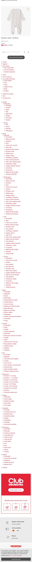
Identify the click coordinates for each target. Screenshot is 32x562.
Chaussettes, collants (11, 164)
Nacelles (6, 418)
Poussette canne (8, 414)
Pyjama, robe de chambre (12, 239)
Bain (7, 111)
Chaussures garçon (10, 287)
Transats (6, 449)
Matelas (6, 329)
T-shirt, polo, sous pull (11, 145)
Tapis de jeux (7, 447)
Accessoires (9, 168)
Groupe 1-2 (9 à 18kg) (10, 384)
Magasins (5, 64)
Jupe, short (9, 235)
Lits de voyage (8, 399)
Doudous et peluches (9, 433)
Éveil (5, 82)
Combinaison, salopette (12, 157)
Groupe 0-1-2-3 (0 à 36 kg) (11, 382)
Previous (24, 52)
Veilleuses (6, 348)
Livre (5, 443)
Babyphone (7, 460)
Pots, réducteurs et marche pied (12, 365)
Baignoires (7, 356)
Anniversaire (7, 318)
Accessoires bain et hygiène (11, 359)
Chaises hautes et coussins (10, 300)
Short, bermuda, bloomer (12, 159)
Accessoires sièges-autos (10, 392)
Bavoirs (6, 296)
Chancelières (7, 420)
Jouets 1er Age (8, 437)
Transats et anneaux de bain (11, 371)
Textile (5, 339)
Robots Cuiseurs (8, 312)
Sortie (5, 84)
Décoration (7, 333)
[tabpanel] (16, 28)
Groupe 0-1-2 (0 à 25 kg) (10, 380)
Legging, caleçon (10, 155)
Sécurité (8, 120)
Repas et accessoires (9, 310)
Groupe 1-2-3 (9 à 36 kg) (10, 386)
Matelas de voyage (9, 401)
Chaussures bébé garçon (12, 214)
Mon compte (6, 66)
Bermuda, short (10, 266)
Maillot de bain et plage (12, 172)
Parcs (5, 445)
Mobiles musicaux (8, 346)
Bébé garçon (9, 130)
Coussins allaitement (9, 331)
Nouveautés (9, 137)
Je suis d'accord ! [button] (16, 559)
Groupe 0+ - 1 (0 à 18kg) (11, 378)
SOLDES (5, 102)
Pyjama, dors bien (10, 139)
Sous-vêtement (10, 241)
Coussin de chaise (8, 304)
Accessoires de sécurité (10, 458)
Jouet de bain (7, 363)
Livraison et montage (8, 94)
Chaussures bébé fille (11, 174)
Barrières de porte (9, 462)
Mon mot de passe (9, 70)
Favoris (4, 75)
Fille (7, 124)
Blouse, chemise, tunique (12, 149)
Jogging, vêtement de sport (13, 166)
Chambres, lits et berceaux (11, 342)
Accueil (4, 62)
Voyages (8, 116)
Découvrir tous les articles (16, 57)
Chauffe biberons (8, 302)
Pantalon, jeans (9, 153)
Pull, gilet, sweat (10, 151)
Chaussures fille (9, 253)
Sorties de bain (8, 367)
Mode (5, 123)
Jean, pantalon (9, 229)
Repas (5, 89)
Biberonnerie (7, 298)
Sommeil (6, 91)
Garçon (8, 126)
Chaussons (6, 350)
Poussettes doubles (9, 416)
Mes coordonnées (9, 67)
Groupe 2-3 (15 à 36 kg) (10, 388)
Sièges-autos (9, 113)
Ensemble (8, 141)
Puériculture (7, 104)
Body (7, 143)
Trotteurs (6, 451)
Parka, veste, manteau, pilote (13, 162)
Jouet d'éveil (7, 441)
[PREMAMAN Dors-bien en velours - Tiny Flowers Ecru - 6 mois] (16, 21)
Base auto (6, 390)
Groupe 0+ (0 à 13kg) (10, 376)
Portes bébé (7, 403)
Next (28, 52)
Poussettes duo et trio (10, 412)
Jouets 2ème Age (8, 435)
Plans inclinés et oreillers (10, 344)
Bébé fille (8, 128)
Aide (4, 96)
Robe (7, 220)
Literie (5, 327)
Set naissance (9, 170)
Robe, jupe (8, 147)
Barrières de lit (8, 464)
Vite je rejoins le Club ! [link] (16, 490)
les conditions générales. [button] (16, 555)
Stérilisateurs (7, 314)
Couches (6, 361)
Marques (5, 467)
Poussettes (8, 105)
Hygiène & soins (8, 87)
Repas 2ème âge (8, 308)
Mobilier (6, 337)
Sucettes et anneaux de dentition (12, 316)
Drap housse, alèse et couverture (12, 335)
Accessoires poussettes (10, 424)
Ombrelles (7, 422)
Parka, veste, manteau (11, 270)
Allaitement (7, 294)
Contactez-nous (7, 98)
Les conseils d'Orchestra (9, 79)
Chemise (8, 189)
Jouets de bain (8, 439)
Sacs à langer (7, 405)
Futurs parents (7, 80)
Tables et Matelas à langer (10, 369)
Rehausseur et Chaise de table (11, 306)
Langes (6, 320)
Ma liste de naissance (9, 72)
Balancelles (7, 431)
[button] (28, 9)
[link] (16, 43)
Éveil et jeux (9, 118)
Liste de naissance (7, 77)
